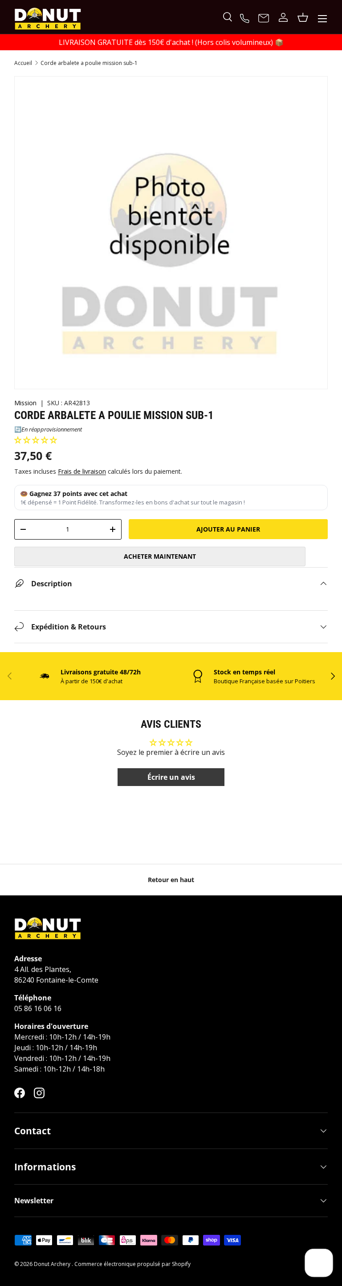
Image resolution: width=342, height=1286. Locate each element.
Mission (25, 403)
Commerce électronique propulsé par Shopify (132, 1264)
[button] (35, 440)
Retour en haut (171, 879)
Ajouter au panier (228, 529)
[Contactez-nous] (263, 19)
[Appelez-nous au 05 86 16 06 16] (246, 17)
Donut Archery (53, 1264)
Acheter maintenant (160, 556)
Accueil (23, 63)
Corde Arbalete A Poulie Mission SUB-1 (89, 63)
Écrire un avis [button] (171, 777)
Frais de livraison (82, 471)
